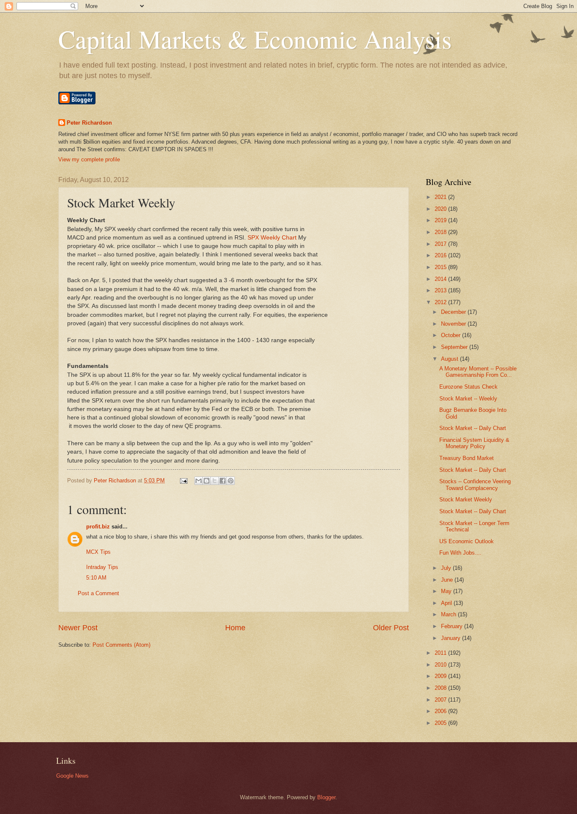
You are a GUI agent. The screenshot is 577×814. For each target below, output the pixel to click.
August (450, 359)
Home (235, 627)
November (454, 324)
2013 (441, 290)
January (451, 638)
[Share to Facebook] (222, 480)
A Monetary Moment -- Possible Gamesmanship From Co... (478, 371)
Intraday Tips (102, 567)
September (455, 347)
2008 (441, 688)
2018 (441, 232)
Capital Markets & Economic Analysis (255, 39)
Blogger (326, 797)
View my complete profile (89, 159)
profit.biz (98, 526)
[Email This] (198, 480)
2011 (441, 653)
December (454, 312)
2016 (441, 255)
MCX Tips (98, 552)
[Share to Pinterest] (230, 480)
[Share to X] (214, 480)
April (447, 603)
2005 (441, 723)
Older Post (391, 627)
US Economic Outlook (466, 541)
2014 (441, 279)
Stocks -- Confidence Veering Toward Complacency (475, 484)
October (451, 335)
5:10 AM (96, 577)
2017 (441, 244)
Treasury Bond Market (466, 458)
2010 (441, 665)
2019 (441, 220)
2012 (441, 302)
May (447, 591)
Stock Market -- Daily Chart (472, 428)
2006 (441, 711)
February (452, 626)
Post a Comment (98, 593)
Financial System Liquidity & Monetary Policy (474, 443)
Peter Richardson (89, 123)
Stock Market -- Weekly (468, 398)
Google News (72, 776)
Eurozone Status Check (468, 387)
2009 (441, 676)
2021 (441, 197)
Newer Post (78, 627)
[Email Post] (183, 480)
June (448, 580)
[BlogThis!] (206, 480)
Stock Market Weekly (465, 499)
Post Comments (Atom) (121, 645)
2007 (441, 700)
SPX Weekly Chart (272, 237)
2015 (441, 267)
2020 (441, 209)
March (449, 614)
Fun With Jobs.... (460, 553)
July (447, 568)
